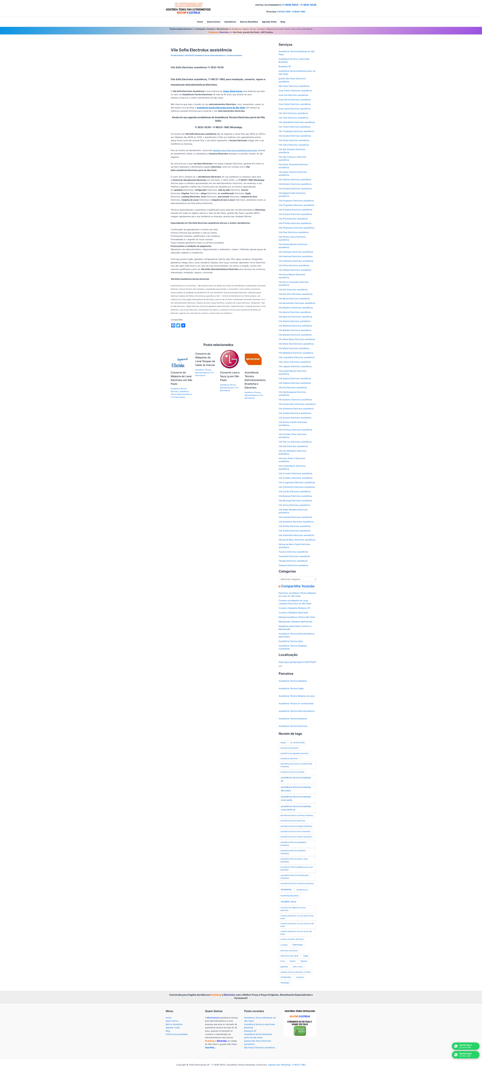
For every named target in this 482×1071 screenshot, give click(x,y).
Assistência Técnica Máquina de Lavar (297, 696)
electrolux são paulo (289, 956)
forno (282, 961)
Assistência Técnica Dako (291, 641)
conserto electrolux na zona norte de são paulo (297, 924)
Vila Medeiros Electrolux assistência (296, 307)
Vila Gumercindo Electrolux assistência (297, 404)
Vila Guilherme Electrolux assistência (296, 408)
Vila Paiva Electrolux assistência (294, 265)
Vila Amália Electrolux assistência (294, 530)
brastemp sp (302, 889)
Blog (168, 1031)
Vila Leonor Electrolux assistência (295, 362)
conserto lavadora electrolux (292, 939)
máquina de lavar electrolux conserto (295, 972)
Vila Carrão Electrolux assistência (295, 491)
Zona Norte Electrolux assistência (295, 99)
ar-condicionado (297, 742)
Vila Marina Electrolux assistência (294, 321)
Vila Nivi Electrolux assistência (293, 289)
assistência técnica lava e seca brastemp (294, 860)
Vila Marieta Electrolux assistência (295, 330)
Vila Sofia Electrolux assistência (294, 145)
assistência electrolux (289, 758)
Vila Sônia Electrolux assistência (294, 140)
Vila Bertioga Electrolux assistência (295, 500)
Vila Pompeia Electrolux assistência (295, 209)
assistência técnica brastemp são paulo (296, 789)
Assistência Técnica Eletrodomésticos (210, 55)
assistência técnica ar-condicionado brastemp (296, 765)
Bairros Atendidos (174, 1024)
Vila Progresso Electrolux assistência (296, 200)
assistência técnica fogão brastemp (296, 826)
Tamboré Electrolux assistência (293, 565)
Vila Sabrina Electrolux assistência (295, 179)
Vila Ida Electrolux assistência (293, 387)
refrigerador (286, 977)
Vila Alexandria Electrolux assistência (296, 535)
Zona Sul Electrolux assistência (293, 95)
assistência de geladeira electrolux (294, 753)
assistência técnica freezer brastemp (296, 837)
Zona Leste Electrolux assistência (294, 108)
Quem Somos (172, 1021)
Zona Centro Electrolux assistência (295, 90)
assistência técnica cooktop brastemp (296, 815)
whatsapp (285, 982)
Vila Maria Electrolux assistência (294, 348)
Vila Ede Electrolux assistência (293, 446)
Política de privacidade (177, 1034)
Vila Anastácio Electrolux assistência (296, 521)
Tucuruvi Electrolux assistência (293, 552)
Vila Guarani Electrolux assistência (295, 417)
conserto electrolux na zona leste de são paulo (297, 917)
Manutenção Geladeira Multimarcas (295, 621)
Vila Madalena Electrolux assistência (296, 353)
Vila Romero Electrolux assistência (295, 184)
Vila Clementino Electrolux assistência (297, 487)
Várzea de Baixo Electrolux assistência (297, 539)
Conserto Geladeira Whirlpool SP (294, 608)
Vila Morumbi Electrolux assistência (295, 294)
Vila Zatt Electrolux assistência (293, 113)
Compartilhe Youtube (297, 586)
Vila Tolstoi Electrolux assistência (294, 126)
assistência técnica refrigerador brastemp (295, 876)
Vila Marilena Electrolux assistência (295, 325)
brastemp (286, 889)
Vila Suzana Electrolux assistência (295, 136)
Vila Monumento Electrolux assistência (297, 303)
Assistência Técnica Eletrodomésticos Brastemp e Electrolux (255, 380)
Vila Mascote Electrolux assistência (295, 316)
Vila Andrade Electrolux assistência (295, 517)
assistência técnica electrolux (292, 821)
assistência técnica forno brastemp (295, 831)
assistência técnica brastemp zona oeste (296, 798)
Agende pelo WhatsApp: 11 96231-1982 (287, 1064)
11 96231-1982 (298, 11)
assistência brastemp (289, 748)
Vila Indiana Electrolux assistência (295, 383)
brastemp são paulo (290, 895)
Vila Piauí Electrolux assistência (294, 232)
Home (168, 1017)
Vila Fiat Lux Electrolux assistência (295, 441)
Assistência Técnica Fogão (291, 688)
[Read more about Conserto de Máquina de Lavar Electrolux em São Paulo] (180, 359)
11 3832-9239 (308, 4)
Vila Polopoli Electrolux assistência (295, 214)
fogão (305, 956)
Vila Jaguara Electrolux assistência (295, 366)
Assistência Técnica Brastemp (293, 718)
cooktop (284, 945)
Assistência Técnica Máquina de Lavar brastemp (296, 868)
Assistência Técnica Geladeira (293, 681)
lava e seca (298, 966)
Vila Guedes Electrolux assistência (295, 413)
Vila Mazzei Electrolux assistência (295, 312)
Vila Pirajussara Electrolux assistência (296, 227)
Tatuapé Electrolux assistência (293, 561)
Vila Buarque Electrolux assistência (295, 496)
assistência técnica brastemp (292, 772)
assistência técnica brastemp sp (296, 779)
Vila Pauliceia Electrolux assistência (295, 256)
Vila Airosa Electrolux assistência (294, 505)
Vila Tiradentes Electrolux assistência (296, 131)
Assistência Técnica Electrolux (293, 726)
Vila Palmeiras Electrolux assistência (296, 261)
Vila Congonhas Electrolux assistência (297, 482)
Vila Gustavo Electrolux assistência (295, 399)
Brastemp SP (285, 66)
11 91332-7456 (283, 11)
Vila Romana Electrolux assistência (295, 188)
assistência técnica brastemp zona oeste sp (296, 808)
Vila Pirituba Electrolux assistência (295, 223)
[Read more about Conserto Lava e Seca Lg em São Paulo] (229, 359)
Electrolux (298, 944)
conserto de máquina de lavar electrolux (293, 908)
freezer (293, 961)
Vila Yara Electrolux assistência (293, 117)
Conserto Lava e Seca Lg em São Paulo (230, 376)
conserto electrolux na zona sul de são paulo (296, 932)
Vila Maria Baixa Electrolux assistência (297, 339)
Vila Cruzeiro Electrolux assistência (295, 473)
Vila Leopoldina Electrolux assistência (297, 357)
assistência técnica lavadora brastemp (293, 852)
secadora (300, 977)
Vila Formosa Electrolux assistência (295, 429)
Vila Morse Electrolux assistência (294, 298)
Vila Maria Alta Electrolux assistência (296, 344)
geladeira (284, 966)
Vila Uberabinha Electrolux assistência (297, 122)
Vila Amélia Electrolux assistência (294, 526)
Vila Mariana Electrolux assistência (295, 334)
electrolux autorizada (289, 950)
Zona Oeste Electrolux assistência (295, 104)
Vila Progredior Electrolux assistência (296, 205)
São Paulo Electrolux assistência (294, 86)
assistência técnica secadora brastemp (297, 883)
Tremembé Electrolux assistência (294, 556)
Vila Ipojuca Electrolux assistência (295, 378)
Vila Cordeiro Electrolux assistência (295, 478)
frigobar (303, 961)
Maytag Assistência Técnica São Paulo (297, 617)
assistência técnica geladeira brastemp (293, 843)
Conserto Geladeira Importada (293, 612)
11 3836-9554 (290, 4)
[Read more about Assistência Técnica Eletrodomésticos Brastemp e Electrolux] (254, 359)
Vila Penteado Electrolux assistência (296, 252)
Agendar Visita (173, 1027)
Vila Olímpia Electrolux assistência (295, 270)
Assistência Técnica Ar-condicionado (296, 703)
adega (283, 742)
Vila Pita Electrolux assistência (293, 218)
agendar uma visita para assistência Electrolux (235, 150)
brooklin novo (288, 901)
